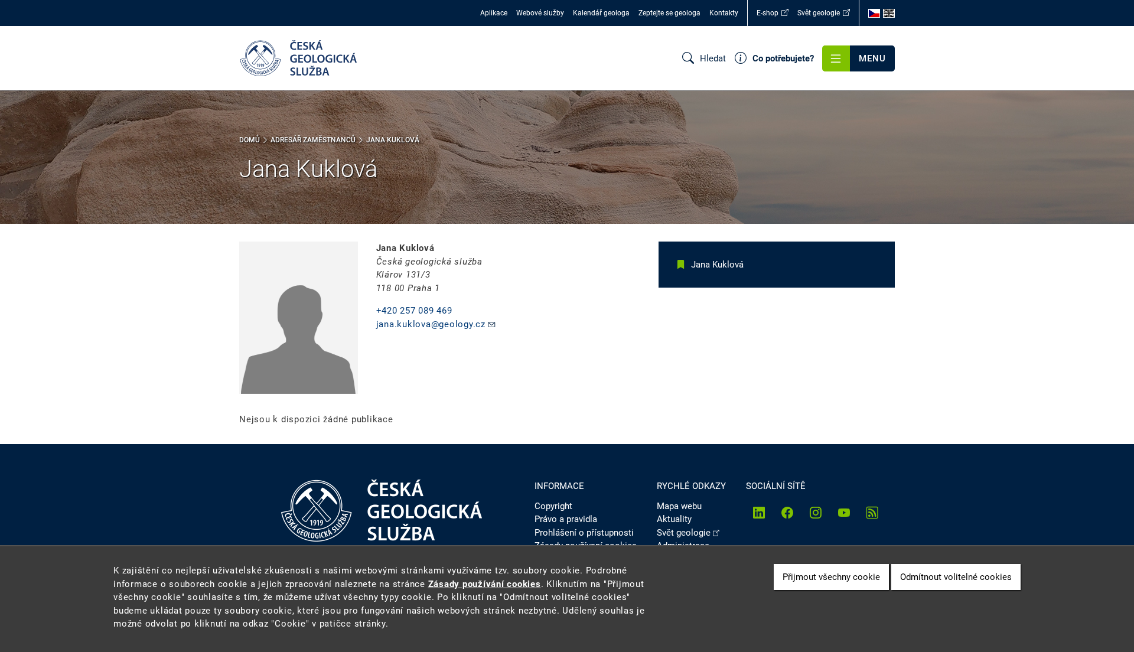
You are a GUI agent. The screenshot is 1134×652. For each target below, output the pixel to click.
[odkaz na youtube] (844, 513)
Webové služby (540, 13)
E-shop (767, 13)
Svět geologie (818, 13)
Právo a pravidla (566, 519)
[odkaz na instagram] (816, 513)
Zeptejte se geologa (669, 13)
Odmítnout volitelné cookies (956, 577)
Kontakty (723, 13)
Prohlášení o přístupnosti (584, 532)
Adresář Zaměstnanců (313, 140)
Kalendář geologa (601, 13)
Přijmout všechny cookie (831, 577)
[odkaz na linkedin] (759, 513)
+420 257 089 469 (414, 310)
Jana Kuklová (717, 264)
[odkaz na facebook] (787, 513)
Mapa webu (679, 506)
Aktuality (674, 519)
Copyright (553, 506)
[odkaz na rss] (872, 513)
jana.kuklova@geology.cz (430, 324)
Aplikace (493, 13)
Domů (249, 140)
